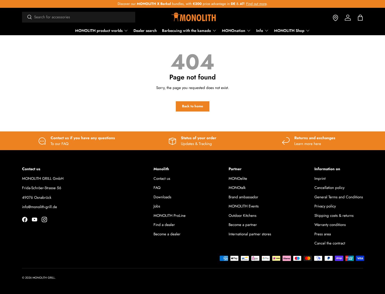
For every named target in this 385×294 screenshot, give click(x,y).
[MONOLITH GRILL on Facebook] (25, 219)
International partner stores (250, 234)
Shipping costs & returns (334, 215)
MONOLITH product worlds (99, 30)
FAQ (157, 187)
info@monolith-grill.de (39, 206)
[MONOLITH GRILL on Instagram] (44, 219)
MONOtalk (237, 187)
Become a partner (243, 224)
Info (259, 30)
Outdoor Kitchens (242, 215)
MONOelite (238, 178)
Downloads (162, 197)
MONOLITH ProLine (170, 215)
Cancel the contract (329, 243)
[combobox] (78, 17)
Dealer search (145, 30)
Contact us (162, 178)
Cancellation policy (329, 187)
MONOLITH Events (244, 206)
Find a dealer (164, 224)
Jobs (157, 206)
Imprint (320, 178)
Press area (322, 234)
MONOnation (233, 30)
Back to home (192, 106)
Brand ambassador (243, 197)
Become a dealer (167, 234)
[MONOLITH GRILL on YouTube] (34, 219)
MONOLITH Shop (289, 30)
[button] (360, 18)
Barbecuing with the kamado (186, 30)
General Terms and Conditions (338, 197)
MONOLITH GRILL (44, 277)
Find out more (256, 3)
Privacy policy (325, 206)
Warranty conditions (330, 224)
